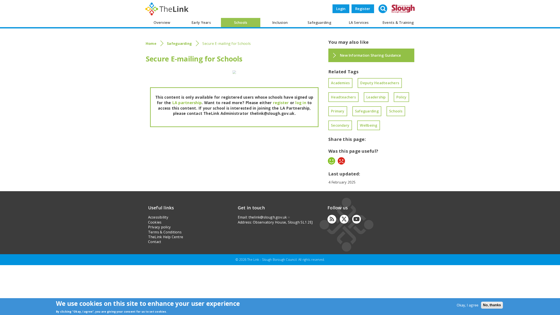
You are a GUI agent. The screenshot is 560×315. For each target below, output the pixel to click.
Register (362, 8)
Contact (154, 241)
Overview (162, 22)
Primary (338, 111)
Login (341, 8)
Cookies (155, 222)
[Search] (383, 9)
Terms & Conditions (165, 232)
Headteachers (343, 97)
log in (300, 102)
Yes (331, 161)
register (281, 102)
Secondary (340, 125)
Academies (340, 82)
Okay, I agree (467, 305)
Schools (240, 22)
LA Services (359, 22)
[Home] (167, 9)
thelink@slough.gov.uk (267, 217)
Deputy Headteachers (379, 82)
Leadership (376, 97)
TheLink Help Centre (165, 236)
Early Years (201, 22)
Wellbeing (368, 125)
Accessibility (158, 217)
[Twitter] (344, 219)
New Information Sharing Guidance (370, 55)
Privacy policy (159, 227)
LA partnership (187, 102)
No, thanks (492, 305)
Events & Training (398, 22)
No (341, 161)
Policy (401, 97)
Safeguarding (319, 22)
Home (151, 43)
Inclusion (280, 22)
